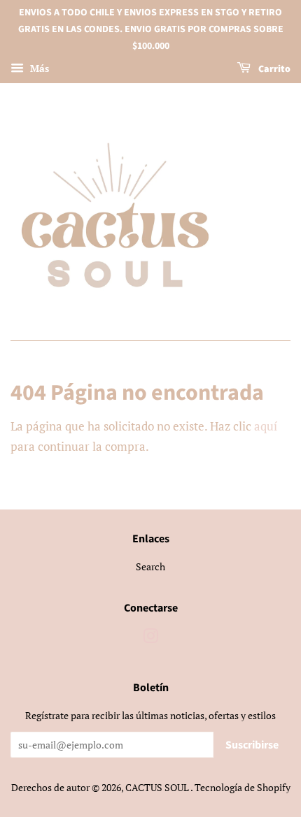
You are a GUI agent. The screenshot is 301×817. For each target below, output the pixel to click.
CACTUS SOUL (157, 787)
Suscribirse (252, 745)
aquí (265, 426)
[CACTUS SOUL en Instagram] (150, 638)
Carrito (273, 70)
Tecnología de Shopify (242, 787)
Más (38, 68)
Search (150, 566)
